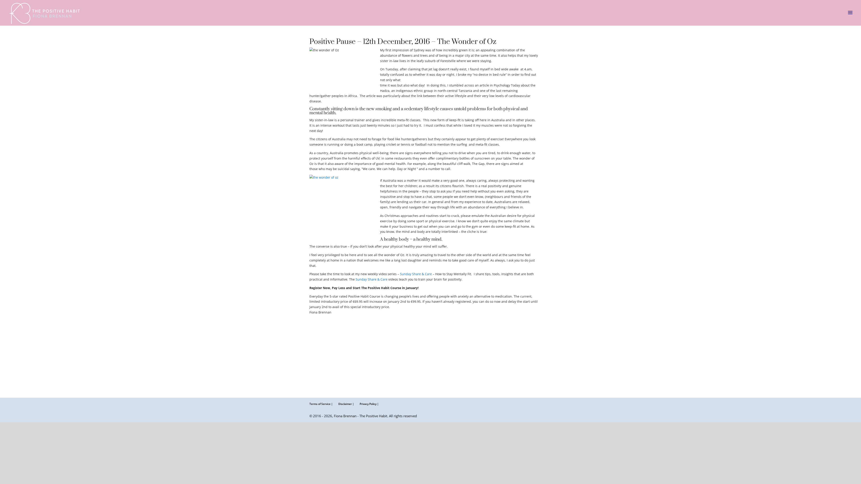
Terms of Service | (321, 404)
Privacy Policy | (369, 404)
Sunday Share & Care (416, 274)
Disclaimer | (346, 404)
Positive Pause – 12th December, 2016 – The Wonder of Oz (402, 41)
